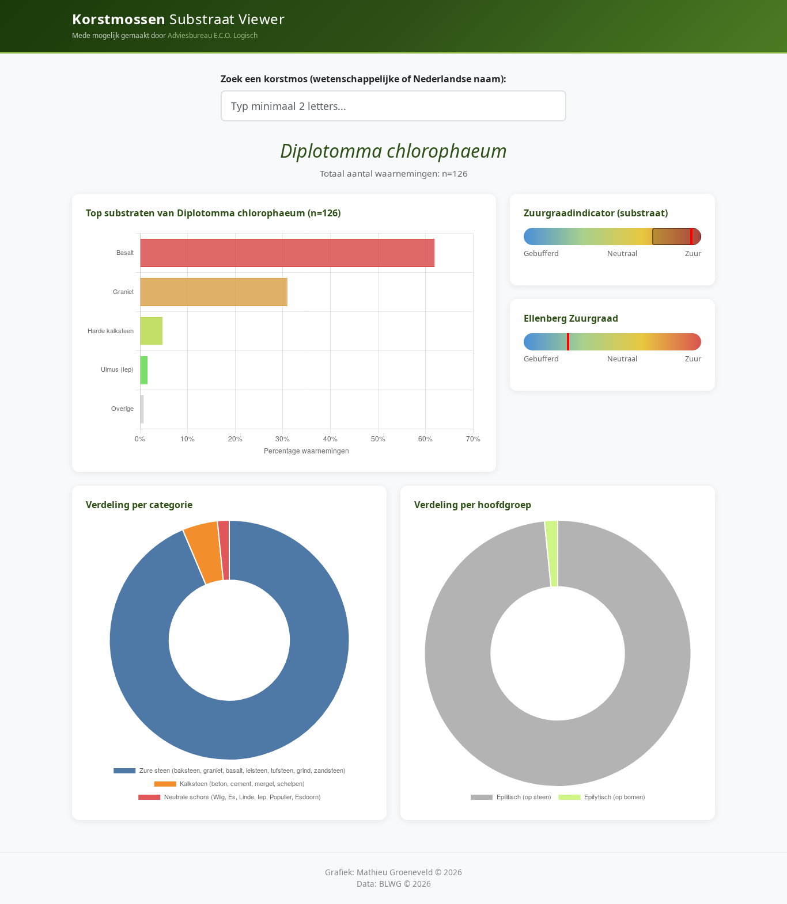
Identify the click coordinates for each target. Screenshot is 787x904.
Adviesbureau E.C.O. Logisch (213, 35)
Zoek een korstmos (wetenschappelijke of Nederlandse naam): (363, 79)
